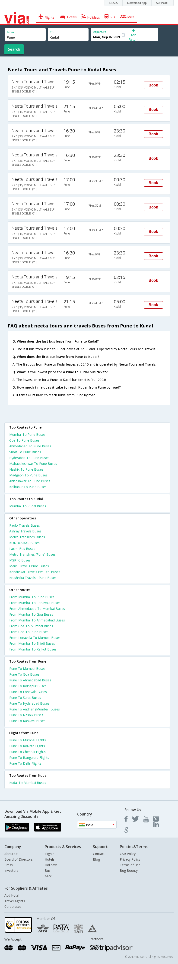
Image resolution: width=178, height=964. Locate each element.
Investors (11, 870)
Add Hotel (11, 895)
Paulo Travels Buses (24, 525)
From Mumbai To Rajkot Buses (33, 649)
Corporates (12, 906)
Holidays (51, 865)
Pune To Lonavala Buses (28, 692)
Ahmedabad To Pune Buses (30, 446)
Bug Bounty (129, 870)
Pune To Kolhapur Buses (28, 686)
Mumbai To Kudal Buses (27, 506)
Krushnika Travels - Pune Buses (33, 577)
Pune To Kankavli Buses (27, 721)
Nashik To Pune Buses (26, 469)
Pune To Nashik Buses (26, 715)
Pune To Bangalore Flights (29, 757)
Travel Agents (14, 901)
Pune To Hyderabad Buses (29, 703)
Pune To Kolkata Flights (27, 746)
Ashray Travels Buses (25, 531)
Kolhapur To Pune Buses (28, 487)
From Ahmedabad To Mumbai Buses (37, 608)
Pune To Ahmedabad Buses (30, 680)
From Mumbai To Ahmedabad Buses (37, 620)
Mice (48, 876)
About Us (11, 854)
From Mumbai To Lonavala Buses (34, 603)
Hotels (49, 859)
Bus (48, 870)
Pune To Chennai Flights (27, 751)
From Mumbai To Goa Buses (31, 614)
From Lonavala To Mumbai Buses (34, 637)
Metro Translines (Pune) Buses (32, 554)
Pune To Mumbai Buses (27, 668)
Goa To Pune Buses (24, 440)
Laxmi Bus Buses (22, 548)
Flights (49, 854)
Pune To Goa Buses (24, 674)
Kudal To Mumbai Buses (27, 782)
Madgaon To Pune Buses (28, 475)
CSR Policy (128, 854)
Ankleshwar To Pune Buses (29, 481)
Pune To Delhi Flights (25, 763)
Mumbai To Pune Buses (27, 434)
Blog (96, 859)
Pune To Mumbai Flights (27, 740)
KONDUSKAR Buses (24, 543)
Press (8, 865)
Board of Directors (18, 859)
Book (153, 85)
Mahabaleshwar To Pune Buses (33, 463)
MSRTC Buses (20, 560)
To (52, 32)
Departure (99, 31)
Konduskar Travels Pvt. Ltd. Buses (34, 572)
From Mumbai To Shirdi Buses (32, 643)
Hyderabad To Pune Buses (29, 458)
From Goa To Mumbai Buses (31, 626)
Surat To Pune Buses (25, 452)
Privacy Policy (130, 859)
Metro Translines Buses (27, 537)
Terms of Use (130, 865)
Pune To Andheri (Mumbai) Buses (34, 709)
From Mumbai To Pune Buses (31, 597)
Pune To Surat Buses (25, 697)
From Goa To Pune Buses (28, 632)
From (10, 32)
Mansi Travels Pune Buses (29, 566)
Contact (99, 854)
